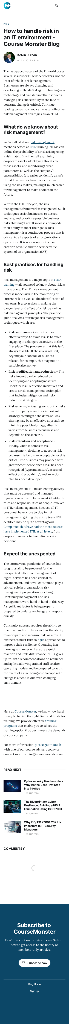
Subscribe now (37, 963)
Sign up (34, 991)
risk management (42, 142)
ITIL (33, 147)
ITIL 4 (6, 24)
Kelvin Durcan (27, 55)
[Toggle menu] (63, 5)
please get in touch (48, 745)
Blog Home (34, 984)
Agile (41, 640)
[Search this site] (56, 5)
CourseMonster (25, 711)
